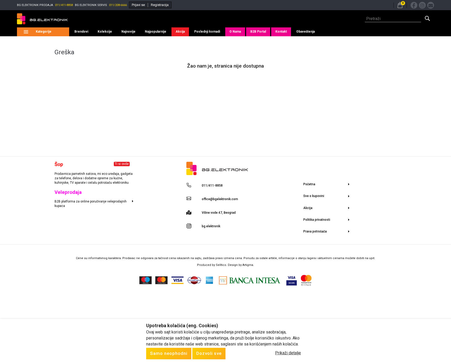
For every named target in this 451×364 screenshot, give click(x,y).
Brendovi (81, 31)
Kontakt (281, 31)
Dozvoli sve (209, 353)
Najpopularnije (155, 31)
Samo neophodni (168, 353)
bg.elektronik (211, 226)
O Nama (235, 31)
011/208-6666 (118, 5)
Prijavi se (138, 5)
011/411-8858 (64, 5)
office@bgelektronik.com (220, 199)
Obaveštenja (305, 31)
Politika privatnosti (316, 220)
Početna (309, 184)
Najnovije (128, 31)
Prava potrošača (315, 231)
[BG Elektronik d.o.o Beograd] (42, 18)
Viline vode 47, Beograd (219, 212)
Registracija (160, 5)
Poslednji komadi (207, 31)
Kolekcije (105, 31)
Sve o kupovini (313, 196)
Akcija (180, 31)
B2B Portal (258, 31)
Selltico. (222, 265)
